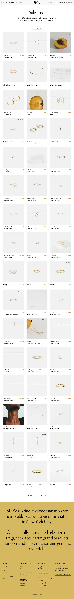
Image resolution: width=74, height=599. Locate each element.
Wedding (11, 2)
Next (45, 495)
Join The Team (6, 581)
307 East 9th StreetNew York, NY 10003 (43, 573)
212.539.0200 (41, 568)
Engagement (4, 2)
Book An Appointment (25, 575)
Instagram (22, 584)
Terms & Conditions (8, 573)
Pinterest (22, 585)
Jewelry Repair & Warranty (9, 577)
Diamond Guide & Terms (26, 573)
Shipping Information (8, 569)
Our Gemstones (24, 569)
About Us (5, 567)
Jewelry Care (6, 575)
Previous (30, 495)
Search (50, 2)
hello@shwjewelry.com (43, 567)
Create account (58, 2)
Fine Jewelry (18, 2)
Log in (65, 2)
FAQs (4, 579)
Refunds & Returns (7, 571)
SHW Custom (23, 567)
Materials (22, 571)
